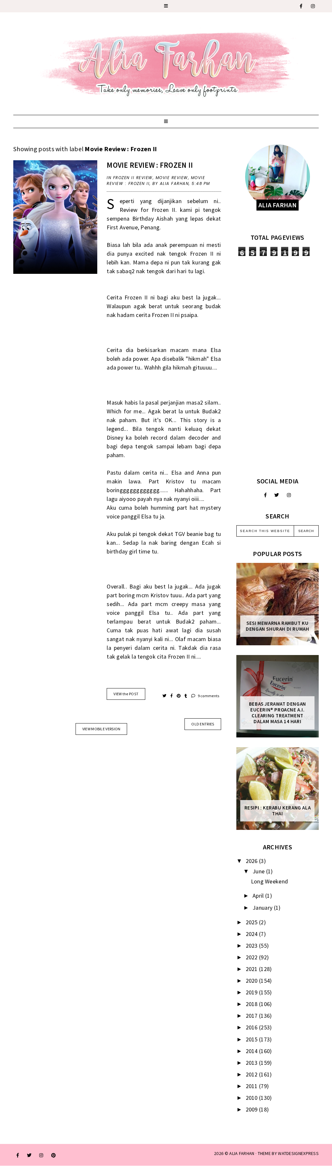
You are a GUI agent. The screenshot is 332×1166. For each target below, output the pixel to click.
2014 (252, 1051)
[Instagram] (313, 6)
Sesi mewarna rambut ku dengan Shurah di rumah (277, 626)
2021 (252, 969)
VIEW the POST (125, 693)
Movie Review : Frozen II (150, 165)
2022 (252, 957)
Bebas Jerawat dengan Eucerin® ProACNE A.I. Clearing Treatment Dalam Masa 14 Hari (277, 712)
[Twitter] (276, 495)
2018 (252, 1004)
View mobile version (101, 728)
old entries (202, 724)
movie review (172, 177)
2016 (252, 1027)
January (263, 907)
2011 (252, 1086)
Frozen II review (133, 177)
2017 (252, 1015)
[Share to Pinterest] (179, 695)
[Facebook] (301, 6)
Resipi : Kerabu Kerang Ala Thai (277, 811)
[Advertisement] (277, 366)
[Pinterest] (53, 1155)
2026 (252, 861)
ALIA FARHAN (241, 1153)
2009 (252, 1109)
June (259, 871)
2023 (252, 945)
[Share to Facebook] (172, 695)
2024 (252, 934)
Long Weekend (269, 881)
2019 (252, 992)
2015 (252, 1039)
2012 (252, 1074)
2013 (252, 1062)
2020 (252, 980)
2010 (252, 1097)
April (259, 895)
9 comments (208, 695)
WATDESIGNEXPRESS (298, 1153)
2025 (252, 922)
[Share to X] (164, 695)
